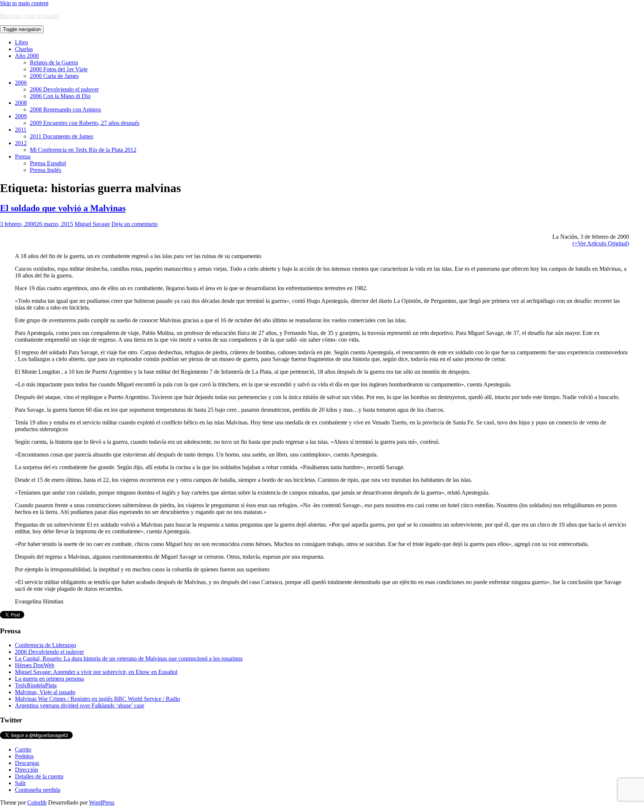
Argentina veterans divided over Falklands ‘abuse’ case (79, 705)
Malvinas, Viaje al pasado (45, 692)
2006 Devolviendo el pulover (64, 89)
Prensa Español (48, 163)
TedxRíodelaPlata (36, 685)
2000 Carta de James (54, 76)
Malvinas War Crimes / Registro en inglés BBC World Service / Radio (97, 699)
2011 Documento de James (61, 136)
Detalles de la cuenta (39, 776)
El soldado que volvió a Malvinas (63, 208)
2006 (21, 82)
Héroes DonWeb (34, 665)
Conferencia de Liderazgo (45, 645)
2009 (21, 116)
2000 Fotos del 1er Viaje (59, 69)
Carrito (23, 749)
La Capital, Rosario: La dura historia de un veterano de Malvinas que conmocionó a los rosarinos (129, 658)
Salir (20, 783)
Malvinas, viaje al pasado (29, 16)
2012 (21, 143)
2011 (20, 129)
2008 (21, 103)
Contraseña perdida (37, 790)
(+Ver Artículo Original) (600, 243)
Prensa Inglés (45, 170)
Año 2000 (27, 56)
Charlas (24, 49)
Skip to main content (24, 3)
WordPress (101, 802)
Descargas (27, 763)
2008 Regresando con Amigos (65, 109)
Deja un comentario (134, 224)
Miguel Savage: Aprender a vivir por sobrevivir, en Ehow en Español (96, 672)
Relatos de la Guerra (54, 62)
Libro (21, 42)
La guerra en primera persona (49, 678)
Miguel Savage (92, 224)
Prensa (23, 156)
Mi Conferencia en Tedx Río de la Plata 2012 (83, 150)
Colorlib (37, 802)
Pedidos (24, 756)
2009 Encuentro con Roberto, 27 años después (84, 123)
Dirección (26, 769)
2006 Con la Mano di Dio (60, 96)
